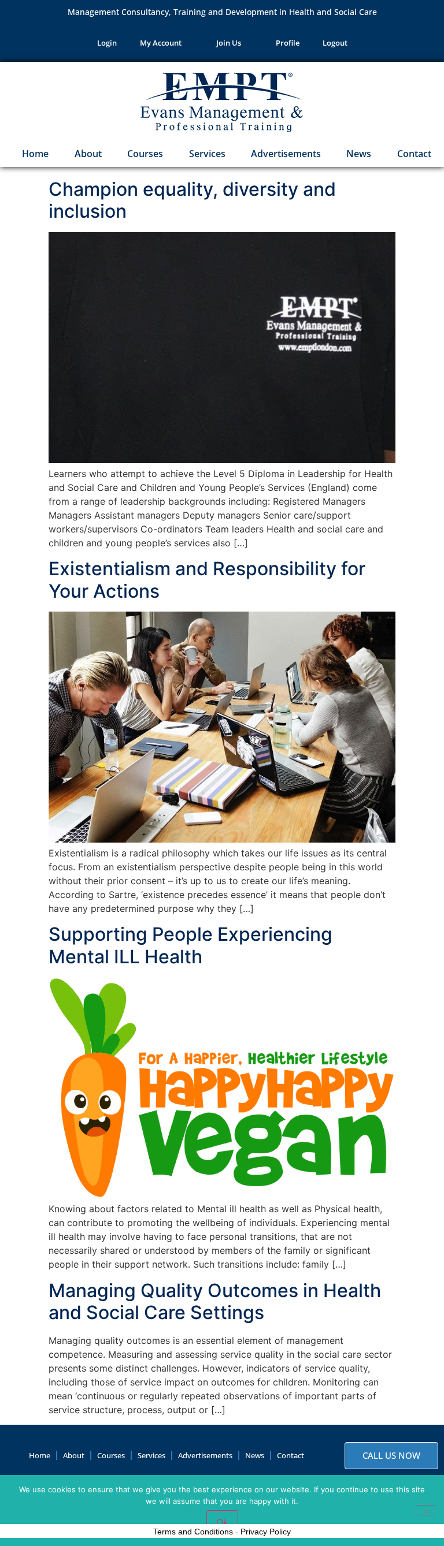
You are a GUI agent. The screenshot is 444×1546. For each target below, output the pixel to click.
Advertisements (286, 153)
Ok (222, 1522)
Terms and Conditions (193, 1531)
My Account (161, 43)
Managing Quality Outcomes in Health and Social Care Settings (215, 1301)
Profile (287, 43)
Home (34, 153)
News (358, 153)
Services (207, 153)
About (88, 153)
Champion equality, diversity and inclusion (192, 200)
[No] (425, 1510)
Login (107, 43)
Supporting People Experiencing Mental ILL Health (190, 945)
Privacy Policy (265, 1531)
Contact (414, 153)
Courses (145, 153)
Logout (335, 43)
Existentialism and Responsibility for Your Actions (207, 579)
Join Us (228, 43)
